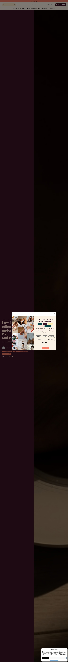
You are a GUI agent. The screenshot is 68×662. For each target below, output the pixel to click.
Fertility (45, 323)
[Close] (55, 314)
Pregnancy (50, 323)
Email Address (45, 342)
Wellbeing (40, 323)
